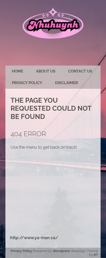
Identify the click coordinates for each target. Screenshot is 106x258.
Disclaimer (66, 82)
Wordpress (61, 251)
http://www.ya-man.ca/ (34, 237)
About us (45, 71)
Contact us (80, 71)
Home (17, 71)
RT (96, 255)
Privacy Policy (27, 82)
